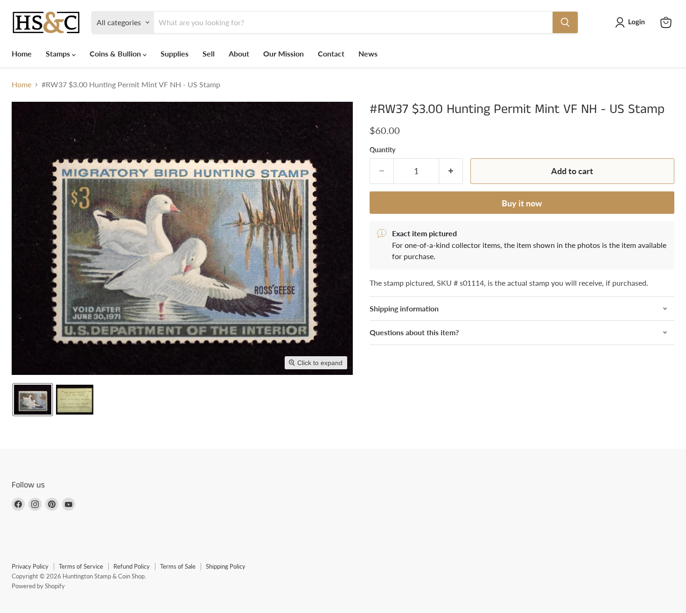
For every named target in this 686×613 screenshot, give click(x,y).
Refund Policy (131, 566)
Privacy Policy (30, 566)
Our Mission (283, 53)
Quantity (382, 150)
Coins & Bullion (116, 53)
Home (22, 53)
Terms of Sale (178, 566)
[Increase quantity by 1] (451, 171)
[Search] (565, 22)
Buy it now (522, 203)
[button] (632, 22)
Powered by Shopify (38, 586)
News (368, 53)
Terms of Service (81, 566)
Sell (209, 53)
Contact (331, 53)
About (239, 53)
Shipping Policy (225, 566)
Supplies (175, 53)
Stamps (59, 53)
